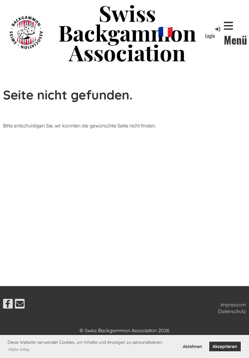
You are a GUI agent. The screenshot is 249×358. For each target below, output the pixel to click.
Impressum (233, 305)
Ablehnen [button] (192, 346)
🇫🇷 (165, 31)
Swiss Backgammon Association (127, 32)
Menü (235, 39)
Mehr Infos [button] (19, 349)
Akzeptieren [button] (225, 346)
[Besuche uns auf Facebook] (8, 305)
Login (210, 35)
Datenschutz (232, 311)
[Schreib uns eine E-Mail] (20, 305)
